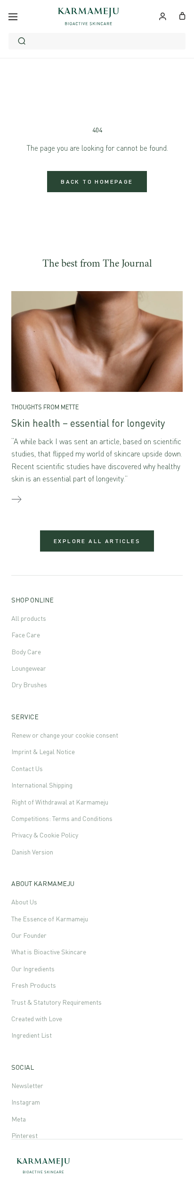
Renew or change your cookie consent (64, 735)
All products (28, 618)
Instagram (25, 1102)
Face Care (25, 634)
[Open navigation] (12, 16)
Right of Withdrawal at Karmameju (59, 801)
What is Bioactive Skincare (48, 951)
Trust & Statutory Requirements (56, 1002)
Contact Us (27, 768)
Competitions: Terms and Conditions (62, 818)
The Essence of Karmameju (49, 918)
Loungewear (28, 668)
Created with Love (36, 1018)
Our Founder (29, 935)
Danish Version (32, 851)
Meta (18, 1118)
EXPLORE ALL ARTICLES (97, 541)
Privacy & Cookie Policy (44, 834)
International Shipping (42, 785)
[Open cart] (182, 15)
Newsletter (27, 1085)
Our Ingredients (33, 968)
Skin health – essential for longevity (88, 423)
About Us (24, 901)
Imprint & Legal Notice (43, 751)
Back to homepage (97, 181)
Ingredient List (31, 1035)
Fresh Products (33, 985)
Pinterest (24, 1135)
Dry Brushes (29, 684)
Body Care (26, 651)
